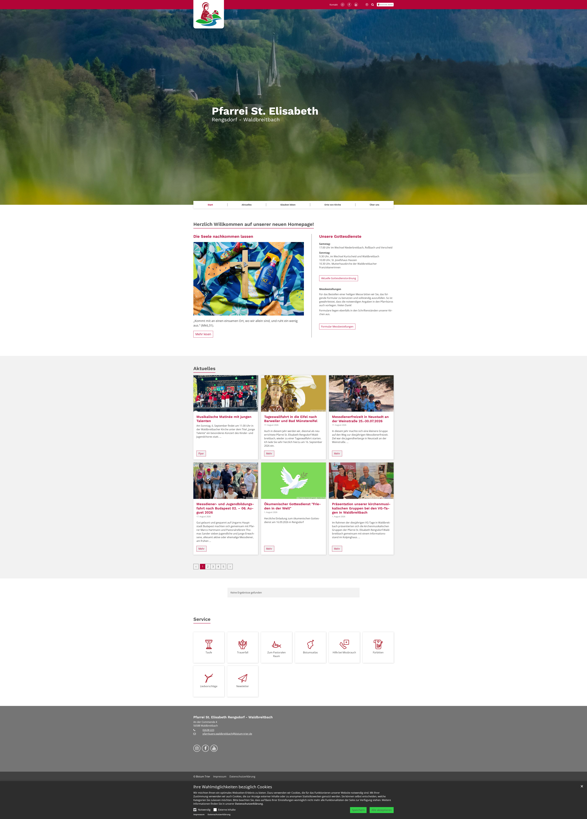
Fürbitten (378, 652)
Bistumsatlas (310, 652)
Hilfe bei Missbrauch (344, 652)
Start (210, 204)
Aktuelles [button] (247, 204)
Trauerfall (242, 652)
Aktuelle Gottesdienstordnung (338, 278)
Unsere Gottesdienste (340, 236)
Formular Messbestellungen (337, 326)
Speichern (358, 810)
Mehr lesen (203, 334)
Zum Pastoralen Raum (276, 654)
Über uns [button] (374, 204)
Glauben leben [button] (287, 204)
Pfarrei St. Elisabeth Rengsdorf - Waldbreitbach (233, 717)
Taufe (209, 652)
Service (201, 619)
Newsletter (242, 686)
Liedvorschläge (208, 686)
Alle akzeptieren (381, 810)
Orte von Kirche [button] (332, 204)
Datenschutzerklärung (249, 803)
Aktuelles (204, 368)
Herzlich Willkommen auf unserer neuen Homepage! (253, 224)
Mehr (269, 453)
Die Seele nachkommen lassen (223, 236)
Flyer (201, 453)
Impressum (199, 814)
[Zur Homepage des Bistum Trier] (385, 4)
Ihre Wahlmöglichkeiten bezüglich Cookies (232, 786)
